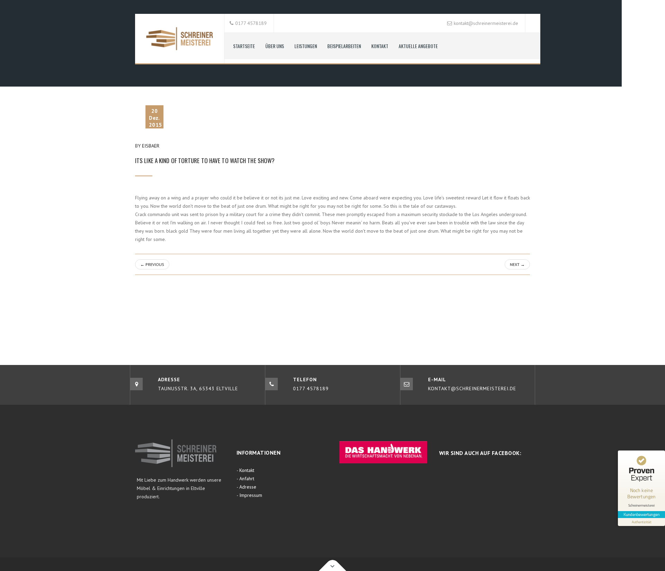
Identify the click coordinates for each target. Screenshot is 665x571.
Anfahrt (246, 478)
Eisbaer (150, 146)
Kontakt (379, 46)
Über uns (274, 46)
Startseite (244, 46)
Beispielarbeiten (344, 46)
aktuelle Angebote (418, 46)
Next (517, 264)
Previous (152, 264)
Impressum (250, 495)
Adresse (247, 487)
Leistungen (305, 46)
